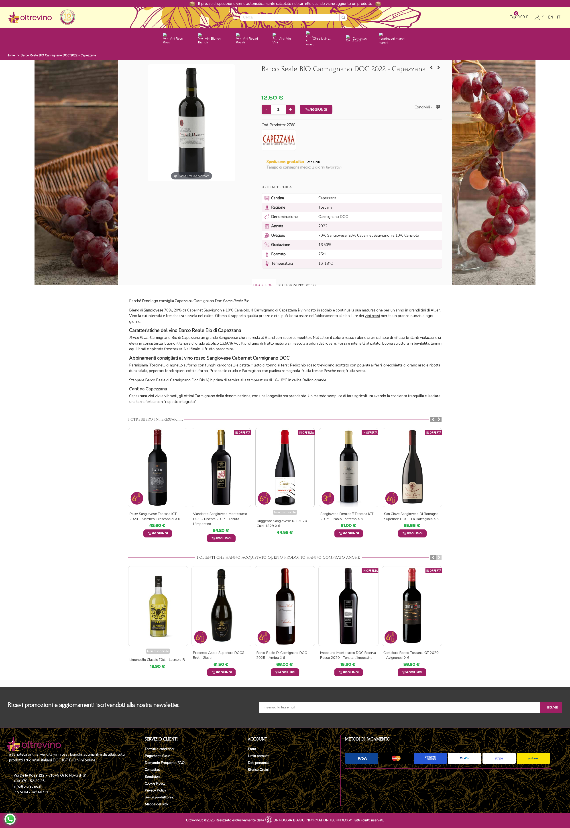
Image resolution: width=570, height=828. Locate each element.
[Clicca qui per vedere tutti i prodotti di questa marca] (279, 140)
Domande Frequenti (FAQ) (165, 762)
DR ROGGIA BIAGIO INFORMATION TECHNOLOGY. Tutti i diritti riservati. (328, 820)
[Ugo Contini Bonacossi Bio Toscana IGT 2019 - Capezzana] (431, 67)
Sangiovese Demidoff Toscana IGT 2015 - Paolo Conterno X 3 (346, 516)
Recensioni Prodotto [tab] (297, 285)
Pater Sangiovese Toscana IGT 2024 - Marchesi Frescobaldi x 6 (154, 516)
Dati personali (258, 762)
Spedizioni (152, 776)
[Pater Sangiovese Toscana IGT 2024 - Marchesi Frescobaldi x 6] (157, 467)
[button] (344, 167)
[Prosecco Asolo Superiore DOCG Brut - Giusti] (221, 606)
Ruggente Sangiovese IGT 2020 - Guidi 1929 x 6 (283, 523)
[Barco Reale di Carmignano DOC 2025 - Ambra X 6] (285, 606)
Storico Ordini (258, 769)
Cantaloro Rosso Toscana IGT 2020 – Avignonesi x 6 (411, 655)
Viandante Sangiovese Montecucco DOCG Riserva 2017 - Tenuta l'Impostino (220, 518)
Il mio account (258, 755)
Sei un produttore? (159, 797)
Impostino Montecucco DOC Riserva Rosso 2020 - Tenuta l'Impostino (348, 655)
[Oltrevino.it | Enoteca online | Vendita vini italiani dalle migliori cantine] (30, 17)
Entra (252, 749)
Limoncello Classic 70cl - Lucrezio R (157, 659)
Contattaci (152, 769)
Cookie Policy (155, 783)
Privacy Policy (155, 790)
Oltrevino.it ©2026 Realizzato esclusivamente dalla (225, 820)
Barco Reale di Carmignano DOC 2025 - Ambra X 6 (281, 655)
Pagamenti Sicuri (157, 755)
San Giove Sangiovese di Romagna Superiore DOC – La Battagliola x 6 (411, 516)
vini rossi (372, 315)
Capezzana (148, 389)
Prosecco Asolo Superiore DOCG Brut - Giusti (218, 655)
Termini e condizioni (159, 749)
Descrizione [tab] (263, 285)
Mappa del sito (156, 804)
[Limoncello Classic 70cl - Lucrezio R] (158, 606)
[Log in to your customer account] (540, 17)
